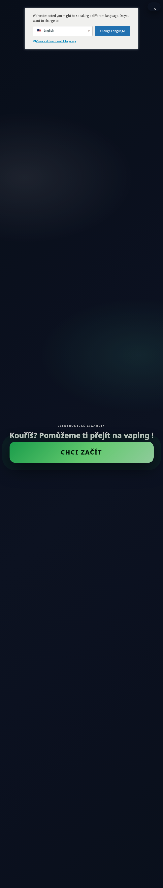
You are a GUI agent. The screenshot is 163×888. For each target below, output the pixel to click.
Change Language (112, 31)
